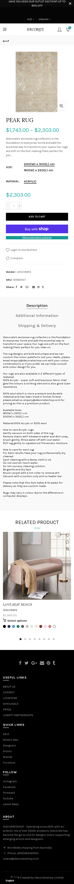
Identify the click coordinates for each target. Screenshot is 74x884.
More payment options (37, 237)
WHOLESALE (10, 703)
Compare (16, 258)
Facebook (9, 787)
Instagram (10, 781)
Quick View (67, 549)
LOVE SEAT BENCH (17, 604)
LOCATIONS (10, 698)
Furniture (9, 762)
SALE (6, 734)
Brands (7, 757)
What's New (10, 739)
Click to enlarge (61, 106)
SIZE (9, 167)
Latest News (11, 804)
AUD (29, 19)
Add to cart (37, 216)
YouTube (8, 798)
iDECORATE (24, 272)
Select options (17, 620)
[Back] (6, 40)
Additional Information (37, 315)
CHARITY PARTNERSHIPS (18, 715)
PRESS (7, 709)
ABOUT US (9, 686)
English (43, 19)
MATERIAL (12, 181)
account (60, 29)
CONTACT (9, 692)
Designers (9, 745)
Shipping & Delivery (37, 325)
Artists (7, 751)
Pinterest (9, 792)
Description (37, 305)
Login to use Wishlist (23, 250)
